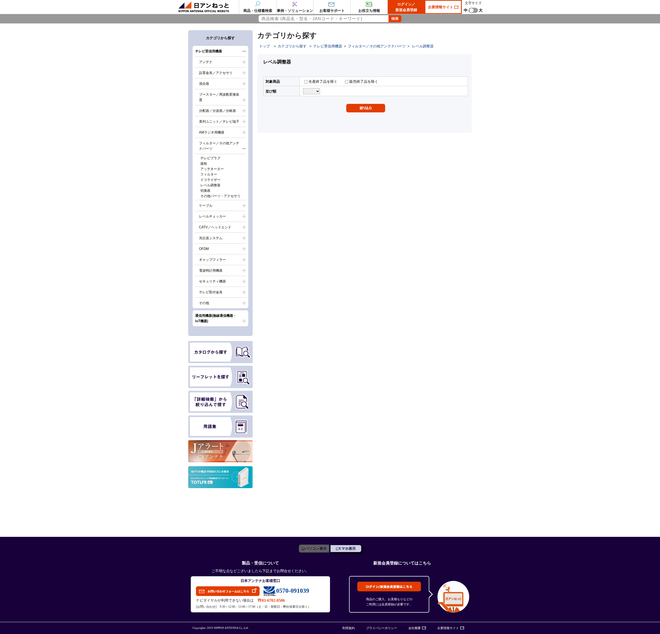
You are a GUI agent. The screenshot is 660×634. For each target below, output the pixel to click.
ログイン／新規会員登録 (406, 7)
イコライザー (210, 180)
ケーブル (205, 205)
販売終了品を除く (363, 81)
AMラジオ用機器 (211, 132)
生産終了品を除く (322, 81)
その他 (204, 303)
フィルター (208, 174)
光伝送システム (210, 238)
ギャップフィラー (212, 260)
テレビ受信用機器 (208, 51)
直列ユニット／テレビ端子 (219, 121)
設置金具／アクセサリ (216, 73)
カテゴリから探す (292, 46)
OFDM (204, 249)
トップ (264, 46)
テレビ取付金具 (210, 292)
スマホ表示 (347, 548)
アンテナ (205, 62)
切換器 (205, 191)
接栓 (203, 163)
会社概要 (414, 628)
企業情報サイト (441, 7)
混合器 (204, 84)
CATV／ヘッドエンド (215, 227)
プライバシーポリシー (381, 628)
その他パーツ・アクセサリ (220, 196)
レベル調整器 (210, 185)
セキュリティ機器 (212, 281)
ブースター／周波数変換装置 (219, 97)
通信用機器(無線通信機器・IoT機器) (215, 318)
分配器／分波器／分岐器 (217, 111)
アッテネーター (212, 169)
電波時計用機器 (210, 270)
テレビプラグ (210, 158)
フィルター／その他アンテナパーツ (219, 146)
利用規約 (348, 628)
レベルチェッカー (212, 216)
